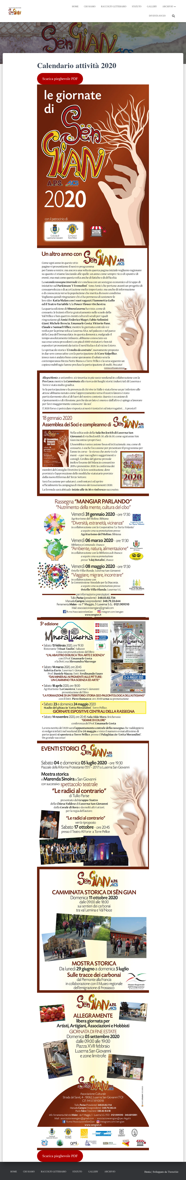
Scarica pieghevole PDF (60, 79)
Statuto (136, 6)
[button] (175, 6)
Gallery (152, 6)
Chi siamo (90, 6)
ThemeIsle (173, 1172)
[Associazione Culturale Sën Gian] (15, 11)
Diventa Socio (157, 16)
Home (75, 6)
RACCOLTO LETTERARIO (113, 6)
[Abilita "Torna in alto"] (178, 1172)
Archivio (168, 6)
